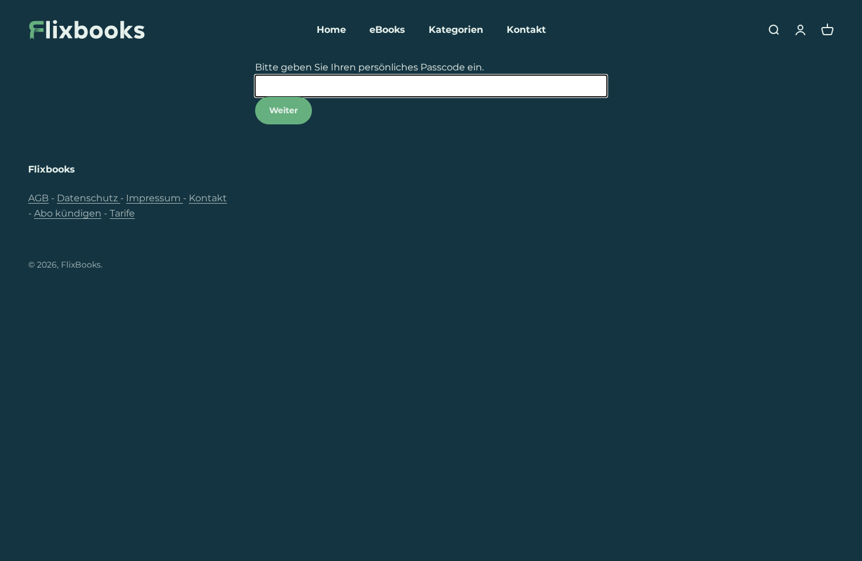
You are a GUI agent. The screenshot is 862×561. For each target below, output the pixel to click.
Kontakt (526, 29)
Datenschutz (88, 198)
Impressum (154, 198)
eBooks (387, 29)
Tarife (122, 213)
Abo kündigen (67, 213)
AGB (38, 198)
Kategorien (456, 29)
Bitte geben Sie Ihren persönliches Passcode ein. (369, 67)
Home (331, 29)
